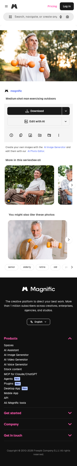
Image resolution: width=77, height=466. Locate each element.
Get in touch (13, 435)
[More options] (59, 135)
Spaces (8, 345)
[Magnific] (38, 290)
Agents (11, 379)
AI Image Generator (55, 147)
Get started (12, 413)
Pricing (52, 6)
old (55, 267)
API (6, 398)
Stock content (13, 369)
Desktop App (15, 388)
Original (25, 34)
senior (11, 267)
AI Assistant (11, 350)
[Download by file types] (66, 111)
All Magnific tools (15, 403)
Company (11, 424)
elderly (27, 267)
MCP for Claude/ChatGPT (20, 374)
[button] (38, 322)
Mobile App (11, 393)
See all (36, 160)
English (38, 321)
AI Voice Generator (16, 364)
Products (10, 338)
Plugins (12, 383)
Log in (67, 6)
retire (42, 267)
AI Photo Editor (36, 151)
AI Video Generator (16, 359)
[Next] (71, 185)
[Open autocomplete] (8, 16)
